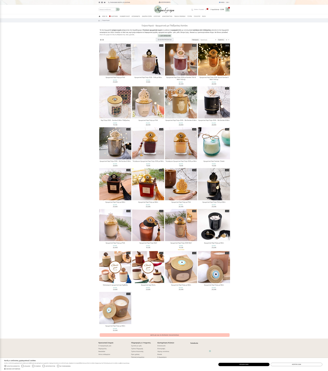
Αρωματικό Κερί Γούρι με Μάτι (115, 202)
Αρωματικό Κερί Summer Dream (213, 161)
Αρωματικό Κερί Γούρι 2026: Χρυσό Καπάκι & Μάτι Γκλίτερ (214, 78)
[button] (66, 369)
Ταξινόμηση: (195, 39)
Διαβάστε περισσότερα (123, 363)
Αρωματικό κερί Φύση (148, 285)
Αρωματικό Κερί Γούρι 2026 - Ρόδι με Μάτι (148, 77)
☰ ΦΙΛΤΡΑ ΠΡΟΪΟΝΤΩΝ (165, 39)
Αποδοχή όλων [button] (243, 364)
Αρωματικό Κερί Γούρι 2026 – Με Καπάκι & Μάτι (181, 120)
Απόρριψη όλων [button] (296, 364)
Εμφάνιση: (221, 39)
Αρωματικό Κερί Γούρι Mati (148, 243)
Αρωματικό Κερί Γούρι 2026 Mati (181, 243)
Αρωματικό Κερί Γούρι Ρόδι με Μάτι (214, 202)
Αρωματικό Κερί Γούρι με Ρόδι (115, 77)
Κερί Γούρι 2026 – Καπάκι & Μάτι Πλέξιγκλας (115, 120)
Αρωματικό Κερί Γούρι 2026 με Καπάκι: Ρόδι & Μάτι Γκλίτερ (181, 78)
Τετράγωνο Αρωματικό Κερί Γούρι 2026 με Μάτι (148, 161)
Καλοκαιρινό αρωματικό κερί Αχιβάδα (115, 285)
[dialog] (164, 364)
